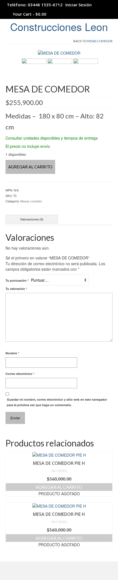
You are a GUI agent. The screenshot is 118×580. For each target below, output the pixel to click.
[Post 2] (60, 70)
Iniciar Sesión (78, 4)
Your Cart (29, 14)
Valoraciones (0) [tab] (31, 219)
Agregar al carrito (30, 166)
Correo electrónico (19, 374)
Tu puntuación (17, 280)
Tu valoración (16, 289)
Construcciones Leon (59, 26)
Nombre (12, 353)
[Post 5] (85, 70)
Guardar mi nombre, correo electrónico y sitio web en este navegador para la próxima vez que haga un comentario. (57, 402)
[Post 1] (34, 70)
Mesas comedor (100, 41)
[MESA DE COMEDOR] (59, 52)
